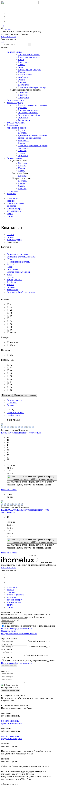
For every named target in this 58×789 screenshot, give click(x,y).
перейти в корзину (10, 721)
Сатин (13, 345)
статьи (10, 216)
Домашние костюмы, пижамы (32, 135)
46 (11, 310)
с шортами (23, 95)
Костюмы (22, 133)
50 (11, 316)
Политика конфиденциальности (16, 628)
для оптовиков (14, 211)
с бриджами (23, 97)
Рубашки (22, 107)
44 (11, 307)
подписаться (7, 623)
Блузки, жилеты (25, 74)
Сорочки (22, 82)
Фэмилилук (12, 125)
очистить (25, 395)
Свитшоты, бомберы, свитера (32, 87)
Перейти (9, 489)
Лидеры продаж (14, 400)
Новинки (11, 193)
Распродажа (12, 191)
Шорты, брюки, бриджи (29, 69)
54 (11, 321)
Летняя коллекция (15, 100)
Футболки (23, 77)
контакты (11, 206)
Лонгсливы (23, 62)
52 (11, 318)
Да (11, 355)
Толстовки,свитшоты (28, 112)
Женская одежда (14, 52)
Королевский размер (16, 128)
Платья (21, 72)
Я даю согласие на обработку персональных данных (30, 626)
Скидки (10, 405)
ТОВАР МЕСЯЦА (16, 123)
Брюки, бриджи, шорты (29, 138)
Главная (10, 234)
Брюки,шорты (25, 120)
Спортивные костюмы (29, 54)
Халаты (21, 64)
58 (11, 327)
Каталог (10, 237)
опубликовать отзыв (10, 690)
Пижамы (22, 165)
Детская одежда (14, 158)
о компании (12, 198)
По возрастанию (15, 412)
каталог (10, 589)
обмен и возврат (14, 208)
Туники (21, 80)
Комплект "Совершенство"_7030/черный (21, 433)
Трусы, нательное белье (29, 115)
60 (11, 330)
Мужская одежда (15, 102)
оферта (10, 213)
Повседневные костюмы (30, 57)
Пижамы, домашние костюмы (32, 105)
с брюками (23, 92)
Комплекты (23, 85)
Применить (7, 395)
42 (11, 304)
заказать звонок (9, 666)
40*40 (13, 332)
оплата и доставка (15, 203)
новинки (11, 201)
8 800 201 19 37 (8, 36)
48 (11, 313)
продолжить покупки (11, 723)
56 (11, 324)
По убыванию (13, 415)
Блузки (21, 130)
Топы (20, 67)
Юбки (21, 59)
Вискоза (14, 342)
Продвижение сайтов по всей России (19, 633)
